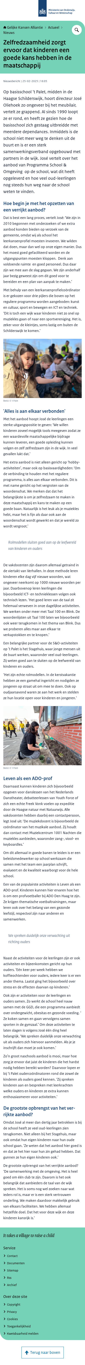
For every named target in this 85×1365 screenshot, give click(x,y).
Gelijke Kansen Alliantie (25, 27)
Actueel (53, 27)
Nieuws (8, 32)
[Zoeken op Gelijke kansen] (77, 30)
